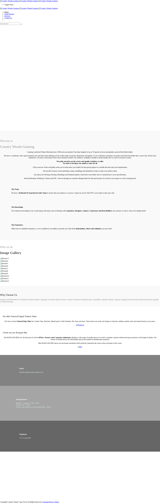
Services (7, 16)
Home (6, 12)
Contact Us (8, 18)
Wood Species (9, 14)
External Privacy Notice (51, 502)
